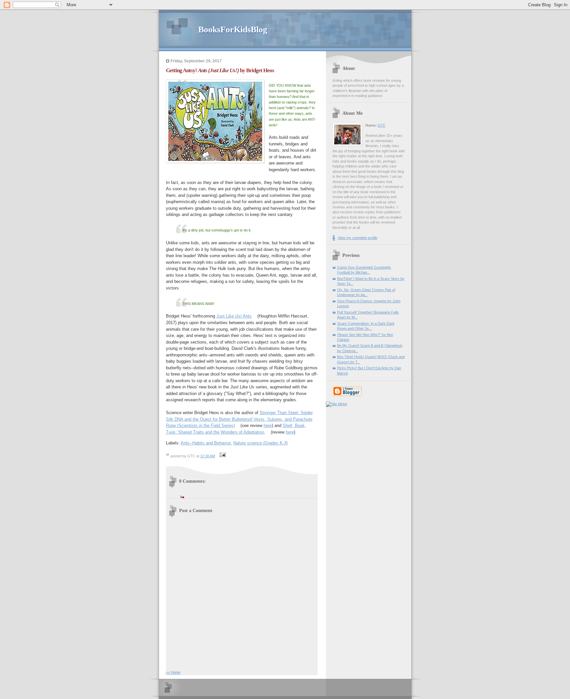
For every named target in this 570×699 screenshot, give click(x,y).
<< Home (173, 672)
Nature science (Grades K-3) (260, 443)
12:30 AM (207, 456)
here (268, 425)
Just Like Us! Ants (234, 316)
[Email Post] (222, 456)
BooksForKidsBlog (232, 29)
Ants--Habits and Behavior (206, 443)
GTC (382, 125)
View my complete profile (357, 238)
